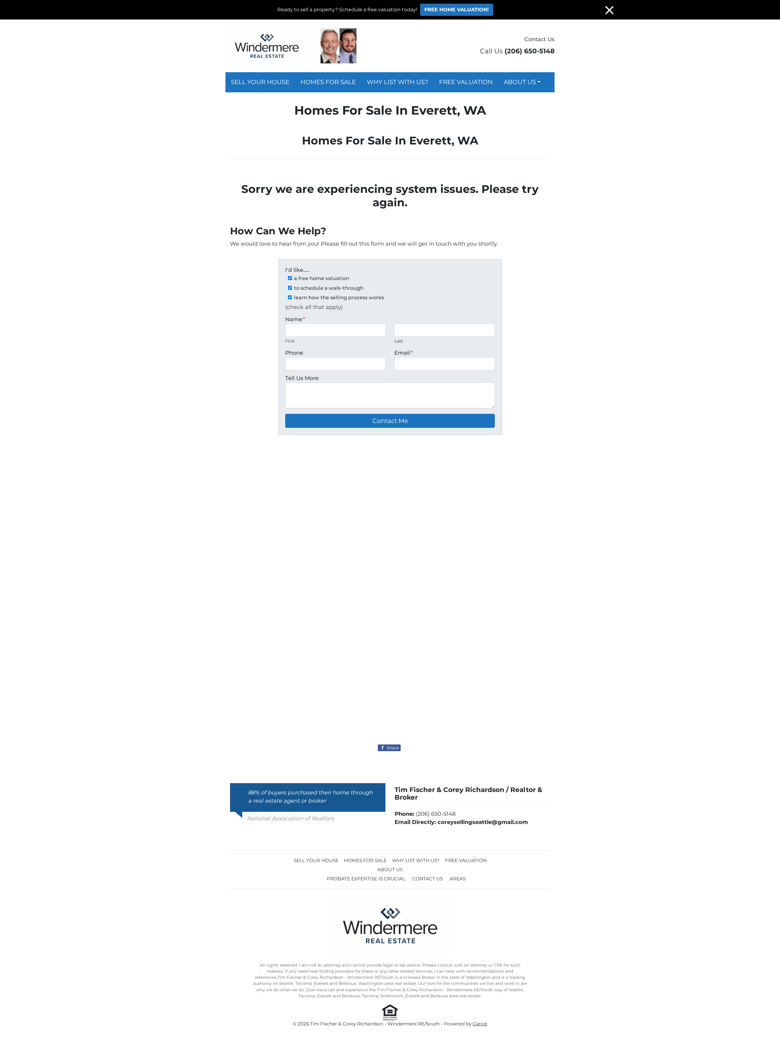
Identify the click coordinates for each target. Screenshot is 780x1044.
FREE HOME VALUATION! (456, 9)
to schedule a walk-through (328, 288)
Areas (458, 879)
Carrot (480, 1024)
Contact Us (539, 39)
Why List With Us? (397, 82)
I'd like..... (297, 270)
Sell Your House (260, 82)
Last (398, 341)
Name (295, 319)
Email (403, 353)
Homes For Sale (328, 82)
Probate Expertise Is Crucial (366, 879)
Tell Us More (302, 378)
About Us (520, 82)
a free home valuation (321, 278)
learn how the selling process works (339, 297)
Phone (294, 353)
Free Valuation (466, 82)
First (290, 341)
